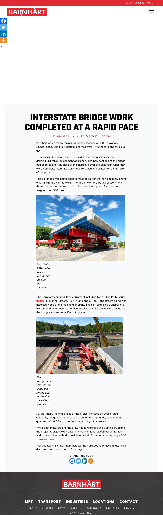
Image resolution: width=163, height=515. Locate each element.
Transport (49, 502)
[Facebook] (72, 461)
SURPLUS (76, 508)
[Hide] (1, 46)
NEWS (61, 508)
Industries (77, 502)
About (151, 3)
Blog (129, 3)
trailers (40, 300)
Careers (139, 3)
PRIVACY (129, 508)
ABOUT (33, 508)
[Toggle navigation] (151, 12)
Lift (29, 502)
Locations (103, 502)
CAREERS (47, 508)
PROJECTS (112, 508)
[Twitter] (78, 461)
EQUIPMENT (94, 508)
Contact (129, 502)
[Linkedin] (84, 461)
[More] (91, 461)
